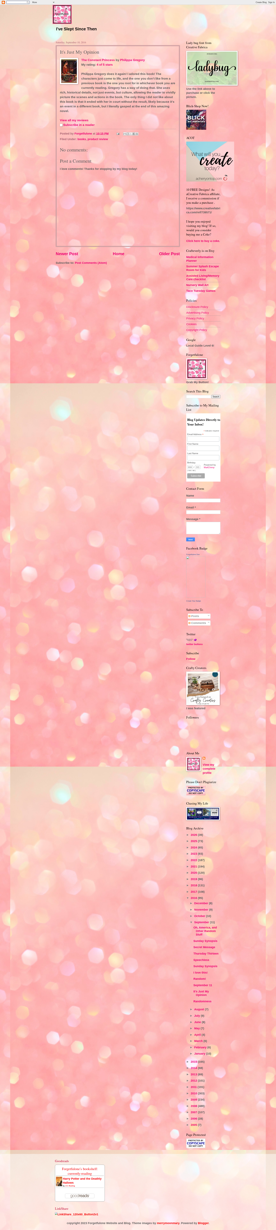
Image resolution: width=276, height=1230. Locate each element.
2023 (194, 853)
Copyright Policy (196, 330)
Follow (190, 659)
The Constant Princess (98, 60)
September (202, 922)
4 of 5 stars (105, 64)
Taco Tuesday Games (200, 290)
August (199, 1009)
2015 (194, 1061)
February (200, 1047)
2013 (194, 1074)
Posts (194, 616)
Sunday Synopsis (205, 941)
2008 (194, 1106)
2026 (194, 834)
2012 (194, 1080)
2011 (194, 1087)
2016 (194, 898)
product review (98, 139)
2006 (194, 1118)
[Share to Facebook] (133, 133)
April (198, 1034)
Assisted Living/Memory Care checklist (202, 277)
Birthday (191, 462)
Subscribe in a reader (79, 125)
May (197, 1028)
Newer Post (67, 253)
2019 (194, 879)
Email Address (195, 434)
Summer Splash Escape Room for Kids (202, 268)
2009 (194, 1099)
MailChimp (209, 467)
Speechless (201, 960)
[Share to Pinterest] (136, 133)
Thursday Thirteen (205, 953)
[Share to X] (130, 133)
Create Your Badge (193, 601)
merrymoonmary (168, 1223)
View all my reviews (74, 120)
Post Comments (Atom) (91, 262)
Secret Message (204, 947)
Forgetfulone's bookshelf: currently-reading (80, 1171)
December (201, 903)
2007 (194, 1112)
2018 (194, 885)
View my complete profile (209, 769)
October (200, 916)
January (200, 1053)
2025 (194, 841)
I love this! (200, 972)
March (198, 1041)
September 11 (202, 985)
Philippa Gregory (132, 60)
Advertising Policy (197, 312)
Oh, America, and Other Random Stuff (205, 931)
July (197, 1015)
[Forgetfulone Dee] (195, 596)
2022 (194, 860)
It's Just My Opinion (201, 993)
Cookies (191, 324)
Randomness (202, 1001)
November (201, 909)
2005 (194, 1124)
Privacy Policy (195, 318)
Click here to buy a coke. (203, 241)
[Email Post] (117, 133)
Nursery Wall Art (197, 285)
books (81, 139)
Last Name (192, 453)
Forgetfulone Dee (193, 554)
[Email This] (124, 133)
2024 (194, 847)
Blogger (203, 1223)
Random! (199, 978)
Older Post (169, 253)
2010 (194, 1093)
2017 (194, 891)
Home (118, 253)
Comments (198, 623)
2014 (194, 1068)
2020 (194, 872)
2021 (194, 866)
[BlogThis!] (127, 133)
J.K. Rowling (70, 1186)
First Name (192, 444)
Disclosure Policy (197, 307)
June (198, 1022)
